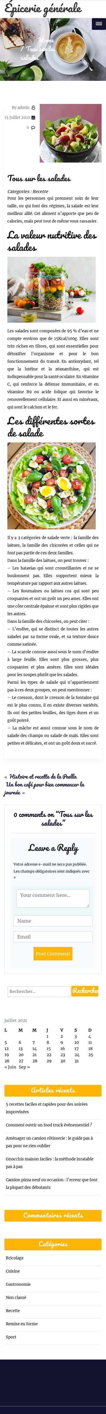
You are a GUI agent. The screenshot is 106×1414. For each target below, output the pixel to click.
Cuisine (13, 1271)
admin (20, 107)
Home (46, 41)
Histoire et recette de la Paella (42, 777)
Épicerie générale (42, 9)
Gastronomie (18, 1284)
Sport (11, 1337)
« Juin (10, 1067)
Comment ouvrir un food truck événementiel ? (49, 1125)
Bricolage (15, 1258)
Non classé (16, 1297)
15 (49, 1048)
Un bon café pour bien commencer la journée (44, 789)
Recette (40, 191)
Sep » (24, 1067)
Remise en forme (22, 1323)
